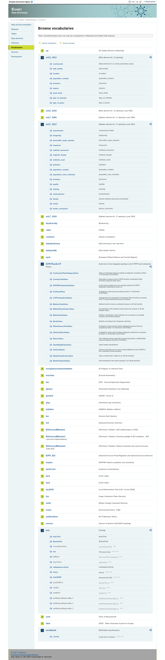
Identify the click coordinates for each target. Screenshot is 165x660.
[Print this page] (137, 2)
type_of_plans (58, 103)
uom (48, 617)
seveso (49, 523)
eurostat (50, 375)
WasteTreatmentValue (61, 361)
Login (133, 1)
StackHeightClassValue (62, 345)
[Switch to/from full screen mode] (140, 2)
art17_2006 (51, 117)
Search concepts (69, 43)
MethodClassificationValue (63, 309)
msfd (48, 503)
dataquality (51, 250)
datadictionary (53, 243)
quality (55, 184)
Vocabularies (17, 47)
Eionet (21, 20)
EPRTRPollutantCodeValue (63, 285)
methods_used (59, 160)
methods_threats (59, 155)
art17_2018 (51, 216)
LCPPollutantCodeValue (62, 298)
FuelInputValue (59, 292)
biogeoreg (57, 135)
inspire (49, 462)
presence (56, 83)
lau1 (48, 476)
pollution (56, 165)
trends (55, 204)
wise (48, 623)
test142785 (57, 577)
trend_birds (57, 93)
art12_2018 (51, 111)
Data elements (17, 38)
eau (54, 552)
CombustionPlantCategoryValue (65, 273)
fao (47, 382)
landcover (51, 469)
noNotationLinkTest (60, 567)
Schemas (15, 43)
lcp (47, 496)
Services (14, 52)
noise (48, 510)
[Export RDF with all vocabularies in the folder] (150, 57)
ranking (56, 189)
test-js (55, 572)
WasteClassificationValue (63, 356)
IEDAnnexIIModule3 (55, 436)
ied (47, 423)
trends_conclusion (60, 209)
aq (47, 51)
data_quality (58, 69)
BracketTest (57, 541)
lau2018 (49, 489)
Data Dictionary (31, 20)
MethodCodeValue (60, 315)
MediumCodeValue (60, 304)
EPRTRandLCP (53, 264)
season (56, 88)
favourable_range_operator (63, 140)
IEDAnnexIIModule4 (55, 446)
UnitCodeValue (59, 350)
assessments (58, 131)
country (56, 637)
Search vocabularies (49, 43)
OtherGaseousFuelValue (62, 326)
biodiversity (51, 223)
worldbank (51, 630)
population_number (61, 78)
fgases (49, 389)
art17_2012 (51, 124)
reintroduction (58, 194)
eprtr (48, 257)
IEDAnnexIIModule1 (55, 430)
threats (55, 199)
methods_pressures (61, 150)
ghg (48, 403)
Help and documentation (21, 25)
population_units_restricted (64, 175)
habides (50, 409)
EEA (21, 2)
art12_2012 (51, 57)
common (50, 237)
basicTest (56, 537)
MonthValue (57, 321)
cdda (48, 230)
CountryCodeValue (60, 279)
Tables (13, 34)
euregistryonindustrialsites (59, 369)
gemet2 (49, 396)
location (56, 74)
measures (57, 145)
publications (52, 517)
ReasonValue (58, 339)
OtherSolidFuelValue (61, 332)
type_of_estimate (59, 98)
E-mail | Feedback (18, 652)
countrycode (58, 64)
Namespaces (16, 56)
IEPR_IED (50, 456)
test (48, 530)
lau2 (48, 483)
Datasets (14, 29)
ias (47, 416)
